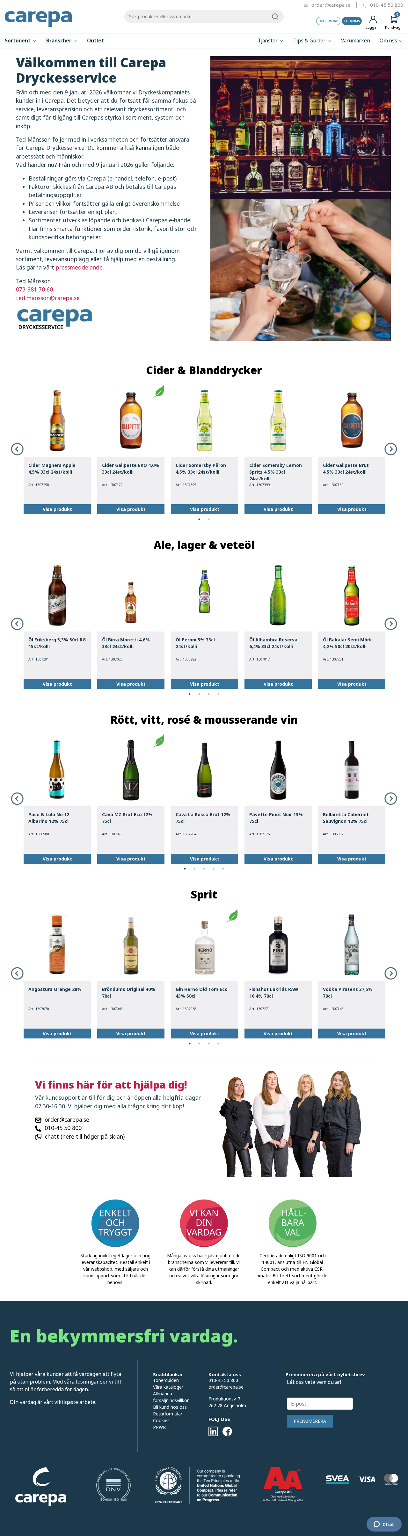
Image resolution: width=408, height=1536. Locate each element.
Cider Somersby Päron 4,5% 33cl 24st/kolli (201, 468)
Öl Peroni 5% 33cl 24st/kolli (195, 643)
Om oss (389, 40)
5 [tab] (223, 869)
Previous (17, 449)
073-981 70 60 (34, 289)
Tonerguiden (166, 1380)
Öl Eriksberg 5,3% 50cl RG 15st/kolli (57, 643)
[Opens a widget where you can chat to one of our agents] (384, 1525)
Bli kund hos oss (170, 1407)
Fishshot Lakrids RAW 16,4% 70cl (273, 992)
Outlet (95, 40)
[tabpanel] (57, 449)
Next (390, 449)
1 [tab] (199, 519)
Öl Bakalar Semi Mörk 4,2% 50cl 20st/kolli (347, 643)
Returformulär (167, 1414)
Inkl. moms (328, 21)
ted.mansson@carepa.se (48, 298)
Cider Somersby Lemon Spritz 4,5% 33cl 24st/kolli (275, 472)
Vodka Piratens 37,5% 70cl (348, 992)
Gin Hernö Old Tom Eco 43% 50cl (202, 992)
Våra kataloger (168, 1387)
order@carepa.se (331, 5)
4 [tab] (218, 694)
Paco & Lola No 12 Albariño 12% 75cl (48, 817)
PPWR (159, 1427)
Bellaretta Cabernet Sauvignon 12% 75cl (346, 817)
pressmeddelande (79, 267)
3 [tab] (209, 694)
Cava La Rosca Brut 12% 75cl (203, 817)
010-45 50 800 (386, 5)
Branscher (59, 40)
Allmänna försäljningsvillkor (171, 1397)
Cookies (161, 1420)
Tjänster (268, 40)
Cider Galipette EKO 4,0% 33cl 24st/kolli (130, 468)
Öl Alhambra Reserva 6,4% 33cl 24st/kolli (273, 643)
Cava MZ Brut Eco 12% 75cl (127, 817)
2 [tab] (209, 519)
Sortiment (18, 40)
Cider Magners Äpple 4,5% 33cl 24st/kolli (52, 468)
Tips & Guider (310, 40)
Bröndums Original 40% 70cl (128, 992)
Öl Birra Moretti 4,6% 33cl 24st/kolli (126, 643)
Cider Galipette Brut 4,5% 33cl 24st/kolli (346, 468)
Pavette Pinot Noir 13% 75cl (276, 817)
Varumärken (355, 40)
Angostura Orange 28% (55, 989)
